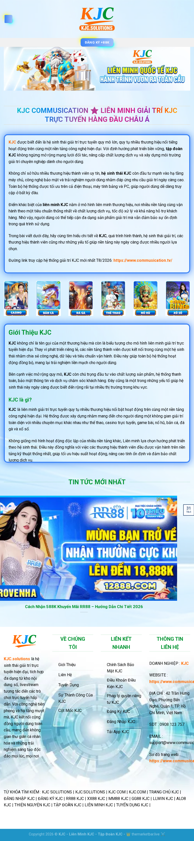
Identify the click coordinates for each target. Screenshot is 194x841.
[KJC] (97, 19)
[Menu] (8, 19)
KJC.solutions (17, 658)
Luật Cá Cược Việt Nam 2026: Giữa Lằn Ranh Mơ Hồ (98, 606)
